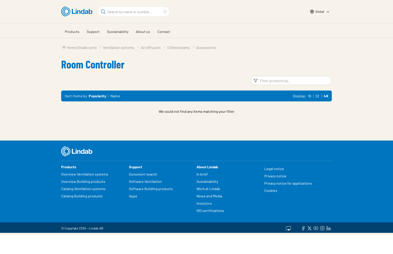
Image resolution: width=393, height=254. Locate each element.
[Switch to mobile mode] (288, 227)
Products (72, 31)
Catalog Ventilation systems (83, 188)
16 (309, 96)
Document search (143, 174)
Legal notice (274, 168)
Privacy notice (275, 176)
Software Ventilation (145, 181)
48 (326, 96)
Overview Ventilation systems (84, 174)
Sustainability (117, 31)
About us (143, 31)
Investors (204, 203)
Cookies (270, 190)
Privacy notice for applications (288, 183)
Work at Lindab (208, 188)
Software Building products (151, 188)
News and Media (209, 196)
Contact (163, 31)
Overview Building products (83, 181)
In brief (202, 174)
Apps (133, 196)
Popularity (97, 96)
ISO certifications (210, 210)
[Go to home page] (78, 11)
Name (115, 96)
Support (93, 31)
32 (317, 96)
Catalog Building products (82, 196)
